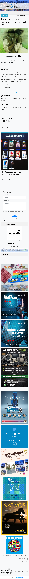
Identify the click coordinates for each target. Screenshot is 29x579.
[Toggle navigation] (2, 13)
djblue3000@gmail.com (16, 92)
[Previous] (3, 157)
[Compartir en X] (6, 121)
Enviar (14, 215)
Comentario (6, 200)
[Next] (25, 157)
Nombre (5, 194)
